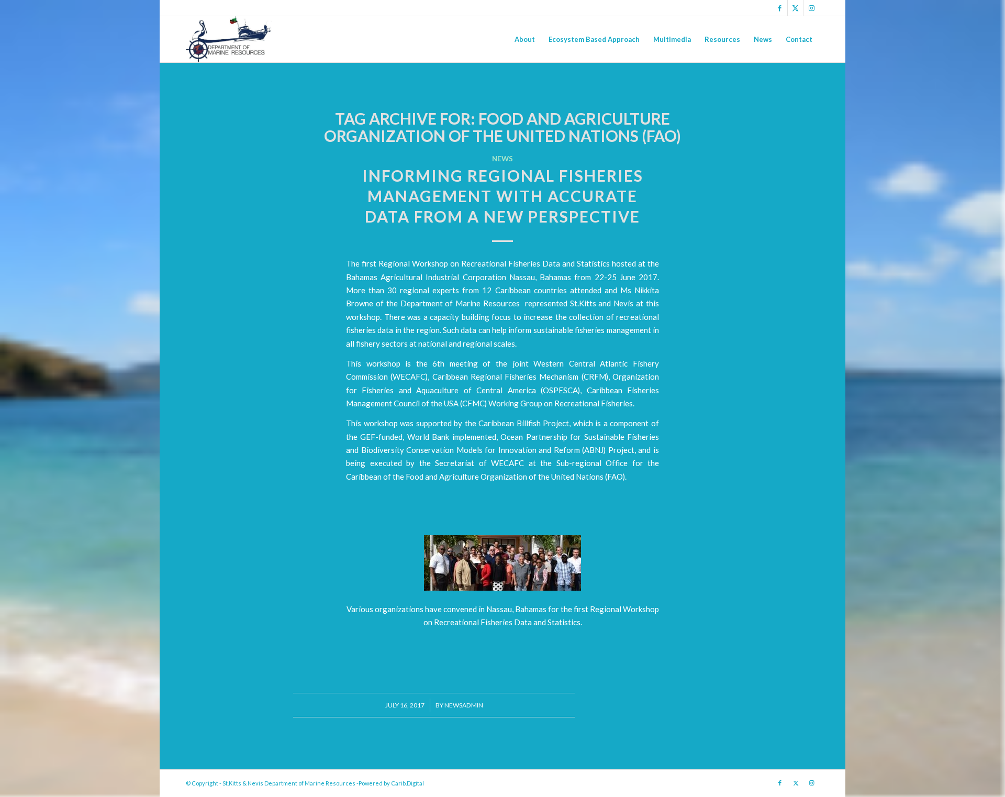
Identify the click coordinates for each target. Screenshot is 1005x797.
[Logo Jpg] (229, 39)
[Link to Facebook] (779, 8)
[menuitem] (525, 39)
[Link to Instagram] (811, 8)
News (502, 158)
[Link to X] (795, 8)
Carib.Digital (407, 783)
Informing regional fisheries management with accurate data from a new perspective (502, 196)
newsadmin (463, 705)
